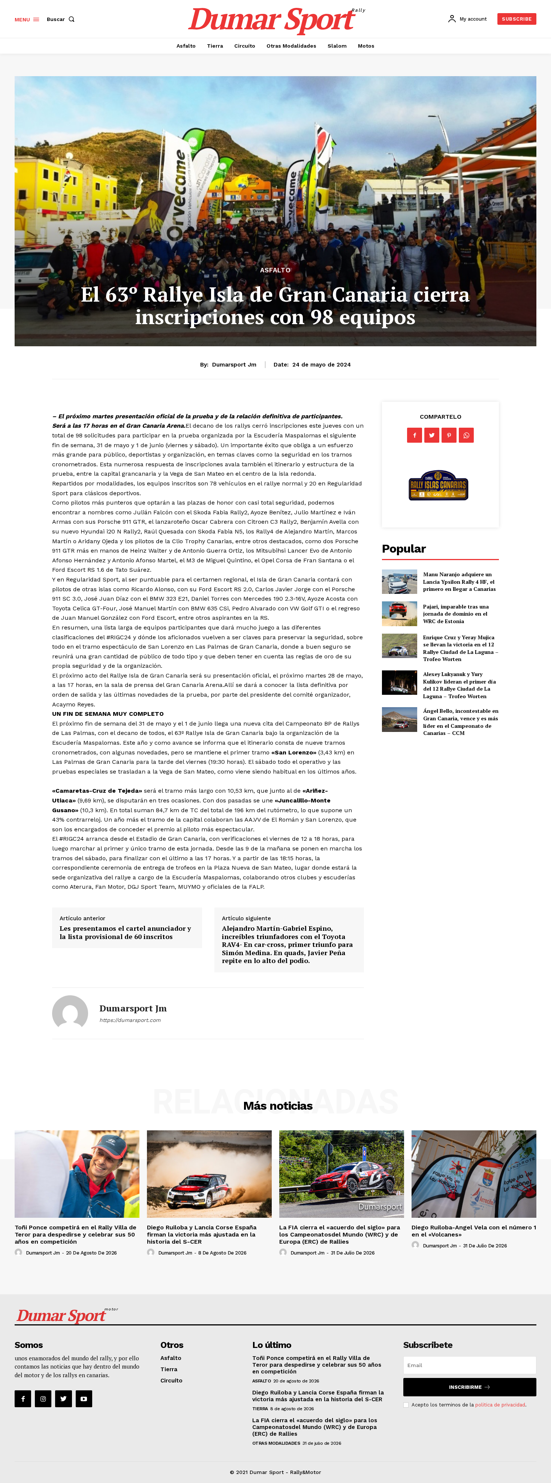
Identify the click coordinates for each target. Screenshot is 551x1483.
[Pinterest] (449, 435)
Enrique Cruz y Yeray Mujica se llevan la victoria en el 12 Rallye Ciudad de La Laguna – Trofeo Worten (461, 648)
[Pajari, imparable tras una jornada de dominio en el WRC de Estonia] (399, 613)
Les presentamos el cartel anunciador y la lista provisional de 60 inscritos (125, 932)
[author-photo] (19, 1253)
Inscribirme (465, 1387)
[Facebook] (414, 435)
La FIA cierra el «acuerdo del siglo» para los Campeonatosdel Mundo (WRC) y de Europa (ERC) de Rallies (339, 1234)
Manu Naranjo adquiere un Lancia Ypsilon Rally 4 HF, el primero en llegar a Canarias (459, 581)
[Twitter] (431, 435)
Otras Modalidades (276, 1443)
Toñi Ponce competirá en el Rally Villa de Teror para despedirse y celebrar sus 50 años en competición (75, 1234)
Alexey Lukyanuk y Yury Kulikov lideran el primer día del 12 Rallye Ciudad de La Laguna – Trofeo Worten (459, 685)
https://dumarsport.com (129, 1020)
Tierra (168, 1369)
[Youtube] (84, 1398)
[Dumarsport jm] (70, 1013)
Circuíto (171, 1380)
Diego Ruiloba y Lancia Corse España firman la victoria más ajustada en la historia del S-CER (201, 1234)
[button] (62, 19)
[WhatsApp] (466, 435)
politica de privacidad (500, 1405)
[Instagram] (43, 1398)
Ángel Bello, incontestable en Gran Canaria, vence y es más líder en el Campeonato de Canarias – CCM (461, 721)
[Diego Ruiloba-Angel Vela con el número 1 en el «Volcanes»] (474, 1174)
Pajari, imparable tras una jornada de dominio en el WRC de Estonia (456, 614)
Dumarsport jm (234, 364)
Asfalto (275, 270)
